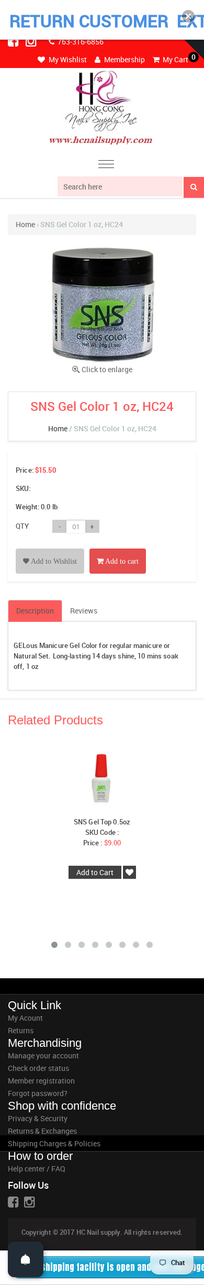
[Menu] (106, 165)
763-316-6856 (80, 42)
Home (25, 224)
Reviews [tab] (83, 611)
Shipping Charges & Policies (54, 1143)
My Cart (174, 59)
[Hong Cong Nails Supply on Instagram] (32, 40)
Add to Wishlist (53, 561)
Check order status (38, 1068)
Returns (20, 1030)
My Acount (25, 1018)
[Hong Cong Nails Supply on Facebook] (14, 40)
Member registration (41, 1081)
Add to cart (121, 561)
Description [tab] (35, 611)
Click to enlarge (107, 369)
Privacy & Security (37, 1118)
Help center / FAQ (36, 1169)
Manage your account (43, 1055)
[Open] (25, 1259)
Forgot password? (37, 1093)
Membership (124, 59)
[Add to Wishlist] (50, 549)
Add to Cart (95, 872)
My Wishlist (67, 59)
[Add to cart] (117, 549)
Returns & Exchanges (42, 1131)
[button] (188, 16)
